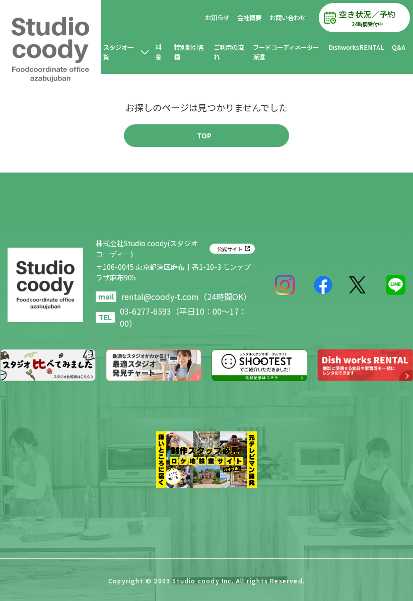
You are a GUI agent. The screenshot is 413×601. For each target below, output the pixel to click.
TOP (204, 135)
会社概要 (249, 17)
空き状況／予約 (367, 18)
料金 (158, 52)
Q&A (398, 47)
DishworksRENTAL (356, 47)
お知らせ (217, 17)
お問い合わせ (287, 17)
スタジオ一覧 (118, 52)
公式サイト (229, 249)
